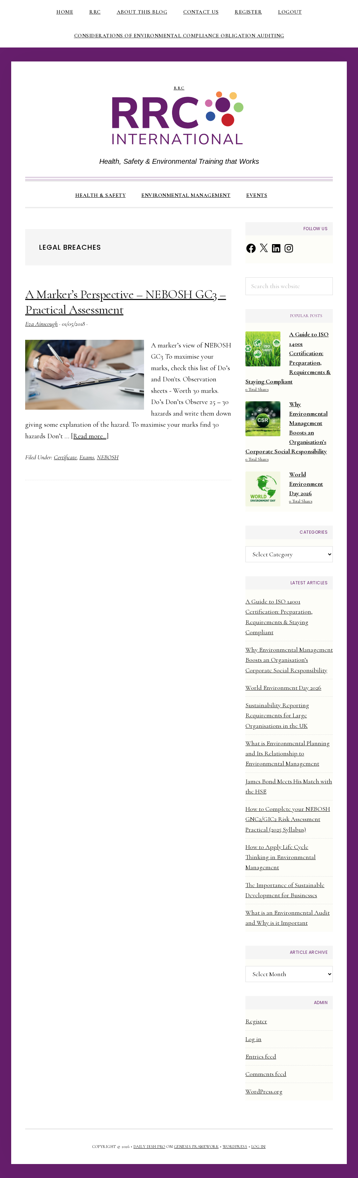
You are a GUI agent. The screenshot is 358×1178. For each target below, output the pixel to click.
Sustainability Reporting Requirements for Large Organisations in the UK (277, 715)
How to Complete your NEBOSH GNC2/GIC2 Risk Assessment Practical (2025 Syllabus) (287, 819)
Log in (253, 1039)
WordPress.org (263, 1091)
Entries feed (260, 1056)
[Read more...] (90, 436)
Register (256, 1021)
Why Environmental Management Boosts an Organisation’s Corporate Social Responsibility (289, 660)
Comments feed (265, 1074)
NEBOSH (108, 457)
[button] (283, 189)
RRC (179, 88)
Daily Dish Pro (149, 1146)
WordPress (235, 1146)
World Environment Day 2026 (283, 688)
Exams (86, 457)
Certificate (65, 457)
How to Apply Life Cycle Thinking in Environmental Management (280, 857)
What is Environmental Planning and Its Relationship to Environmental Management (287, 753)
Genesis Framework (196, 1146)
